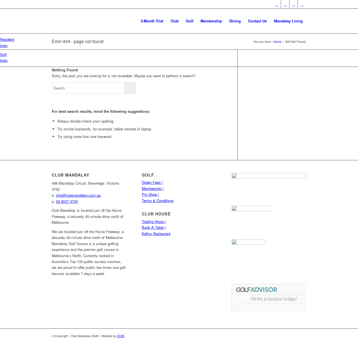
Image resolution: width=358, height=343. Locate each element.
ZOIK (120, 335)
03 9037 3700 (67, 201)
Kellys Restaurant (156, 233)
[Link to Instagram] (293, 4)
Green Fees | (152, 182)
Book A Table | (154, 227)
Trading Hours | (154, 221)
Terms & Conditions (158, 200)
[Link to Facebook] (277, 4)
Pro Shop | (150, 194)
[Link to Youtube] (285, 4)
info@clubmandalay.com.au (78, 195)
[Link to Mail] (302, 4)
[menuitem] (152, 21)
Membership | (153, 188)
